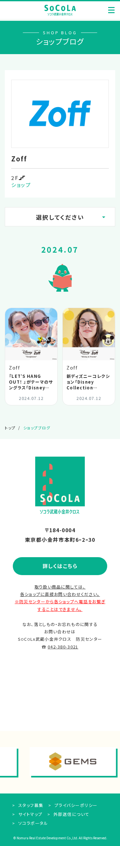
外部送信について (71, 814)
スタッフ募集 (30, 805)
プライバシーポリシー (75, 805)
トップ (10, 427)
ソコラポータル (32, 823)
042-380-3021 (63, 647)
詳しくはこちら (60, 566)
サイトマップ (30, 814)
